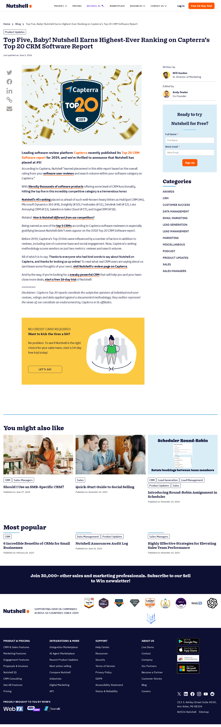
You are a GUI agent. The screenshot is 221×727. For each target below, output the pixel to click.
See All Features (12, 684)
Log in (181, 5)
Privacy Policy (103, 672)
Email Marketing (175, 218)
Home (6, 24)
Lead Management (176, 231)
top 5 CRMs (64, 226)
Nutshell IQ (10, 672)
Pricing (7, 691)
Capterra (80, 152)
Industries (55, 678)
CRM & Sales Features (16, 647)
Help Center (102, 647)
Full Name (171, 134)
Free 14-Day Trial (201, 5)
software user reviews (58, 173)
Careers (146, 691)
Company (147, 659)
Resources (101, 653)
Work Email (171, 146)
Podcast (169, 251)
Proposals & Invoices (15, 666)
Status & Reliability (106, 691)
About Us (148, 640)
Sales (167, 264)
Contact (146, 653)
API (52, 691)
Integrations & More (64, 640)
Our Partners (149, 666)
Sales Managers (174, 271)
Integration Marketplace (64, 647)
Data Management (176, 211)
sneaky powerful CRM (85, 274)
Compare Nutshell (60, 672)
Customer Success (176, 205)
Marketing (171, 238)
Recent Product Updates (64, 659)
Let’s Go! (45, 369)
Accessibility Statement (109, 684)
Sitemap (204, 711)
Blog (18, 24)
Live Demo (148, 647)
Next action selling (60, 666)
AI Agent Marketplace (62, 653)
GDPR (98, 678)
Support (101, 640)
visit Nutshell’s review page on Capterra (100, 266)
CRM (166, 198)
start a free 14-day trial (60, 279)
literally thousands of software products (55, 186)
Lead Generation (175, 224)
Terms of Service (105, 666)
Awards (168, 191)
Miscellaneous (174, 244)
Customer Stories (152, 678)
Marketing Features (14, 653)
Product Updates (15, 32)
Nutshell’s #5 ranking (36, 199)
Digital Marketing (59, 684)
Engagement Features (16, 659)
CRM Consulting (12, 678)
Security (100, 659)
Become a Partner (152, 672)
